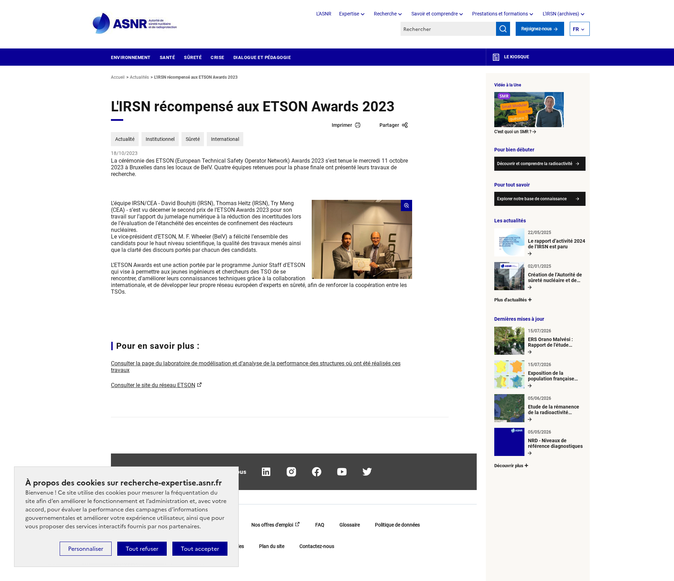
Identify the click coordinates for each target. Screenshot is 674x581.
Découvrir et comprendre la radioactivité (534, 163)
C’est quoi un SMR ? (512, 131)
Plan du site (271, 546)
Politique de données (397, 525)
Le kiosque (516, 56)
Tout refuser (142, 548)
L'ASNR (323, 14)
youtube (341, 472)
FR (576, 29)
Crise (217, 57)
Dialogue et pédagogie (262, 57)
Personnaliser (85, 548)
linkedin (266, 472)
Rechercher (503, 29)
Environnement (131, 57)
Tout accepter (200, 548)
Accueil (118, 77)
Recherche (385, 14)
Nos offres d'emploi (272, 525)
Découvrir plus (508, 465)
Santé (167, 57)
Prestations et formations (500, 14)
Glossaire (349, 525)
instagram (291, 472)
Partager (389, 125)
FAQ (319, 525)
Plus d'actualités (510, 299)
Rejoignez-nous (537, 28)
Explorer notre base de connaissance (532, 198)
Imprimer (342, 125)
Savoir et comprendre (434, 14)
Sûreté (192, 57)
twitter (367, 472)
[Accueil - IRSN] (135, 23)
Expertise (349, 14)
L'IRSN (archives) (561, 14)
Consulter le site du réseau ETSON (153, 385)
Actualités (139, 77)
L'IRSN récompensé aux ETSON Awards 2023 (196, 77)
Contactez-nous (316, 546)
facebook (316, 472)
